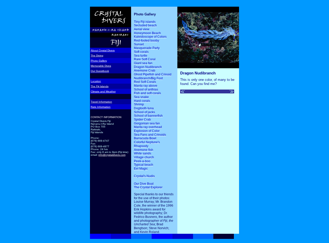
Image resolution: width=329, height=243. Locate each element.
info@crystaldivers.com (111, 154)
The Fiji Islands (99, 86)
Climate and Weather (103, 91)
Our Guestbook (100, 71)
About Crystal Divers (103, 50)
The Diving (97, 55)
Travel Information (101, 101)
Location (96, 81)
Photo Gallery (99, 60)
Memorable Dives (101, 65)
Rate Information (101, 106)
